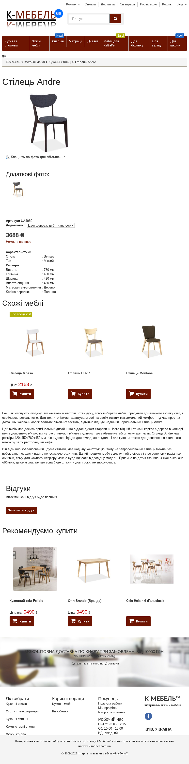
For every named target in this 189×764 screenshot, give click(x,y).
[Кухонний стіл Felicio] (35, 569)
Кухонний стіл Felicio (26, 601)
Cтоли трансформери (22, 711)
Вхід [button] (179, 4)
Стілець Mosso (21, 373)
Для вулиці (156, 43)
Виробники (60, 711)
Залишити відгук (21, 510)
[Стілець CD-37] (93, 341)
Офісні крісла (16, 734)
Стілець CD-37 (79, 373)
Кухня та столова (11, 43)
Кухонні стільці (60, 62)
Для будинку (137, 43)
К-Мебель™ (120, 753)
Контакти (72, 4)
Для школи (176, 41)
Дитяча (92, 41)
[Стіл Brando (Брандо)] (93, 569)
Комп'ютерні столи (20, 726)
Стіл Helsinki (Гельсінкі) (145, 601)
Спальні (58, 39)
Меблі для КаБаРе (114, 41)
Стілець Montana (139, 373)
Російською (148, 4)
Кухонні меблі (34, 62)
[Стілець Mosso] (35, 341)
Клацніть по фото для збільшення (37, 157)
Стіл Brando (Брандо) (84, 601)
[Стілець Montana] (151, 341)
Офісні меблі (36, 43)
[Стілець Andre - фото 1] (18, 189)
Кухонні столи (16, 704)
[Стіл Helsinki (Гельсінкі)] (151, 569)
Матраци (75, 41)
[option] (35, 194)
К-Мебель (13, 62)
